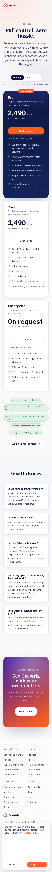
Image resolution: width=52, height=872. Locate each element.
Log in (31, 797)
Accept (32, 864)
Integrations (34, 769)
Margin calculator (36, 764)
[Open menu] (45, 5)
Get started (26, 240)
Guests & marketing (13, 764)
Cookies (32, 802)
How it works (34, 774)
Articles (7, 792)
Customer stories (12, 787)
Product (32, 754)
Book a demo (26, 130)
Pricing (31, 759)
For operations (10, 769)
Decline (11, 864)
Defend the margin (13, 754)
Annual (33, 77)
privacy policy (31, 833)
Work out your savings (24, 443)
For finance (9, 774)
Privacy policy (35, 787)
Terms (31, 792)
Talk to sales (26, 339)
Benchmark (9, 797)
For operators (10, 759)
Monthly (17, 77)
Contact (7, 807)
